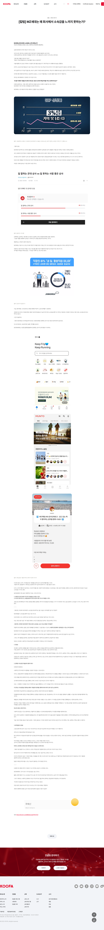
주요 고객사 (2, 907)
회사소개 (16, 4)
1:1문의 (94, 920)
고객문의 (21, 911)
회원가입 (98, 4)
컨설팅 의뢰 (15, 904)
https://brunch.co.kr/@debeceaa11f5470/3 (27, 815)
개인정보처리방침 (11, 911)
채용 (50, 901)
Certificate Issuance (88, 4)
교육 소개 (26, 899)
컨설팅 (25, 4)
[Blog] (102, 886)
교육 (35, 4)
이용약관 (2, 911)
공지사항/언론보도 (53, 899)
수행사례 (14, 901)
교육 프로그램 (27, 901)
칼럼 (50, 907)
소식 (55, 4)
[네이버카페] (76, 886)
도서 (38, 899)
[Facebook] (86, 886)
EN (68, 4)
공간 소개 (2, 904)
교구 (38, 901)
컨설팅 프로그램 (16, 899)
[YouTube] (81, 886)
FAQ (50, 904)
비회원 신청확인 (76, 4)
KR (64, 4)
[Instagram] (92, 886)
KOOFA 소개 (3, 899)
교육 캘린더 (27, 904)
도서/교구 (46, 4)
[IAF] (97, 886)
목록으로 (52, 836)
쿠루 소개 (2, 901)
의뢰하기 (43, 868)
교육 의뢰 (26, 907)
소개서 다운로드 (60, 868)
